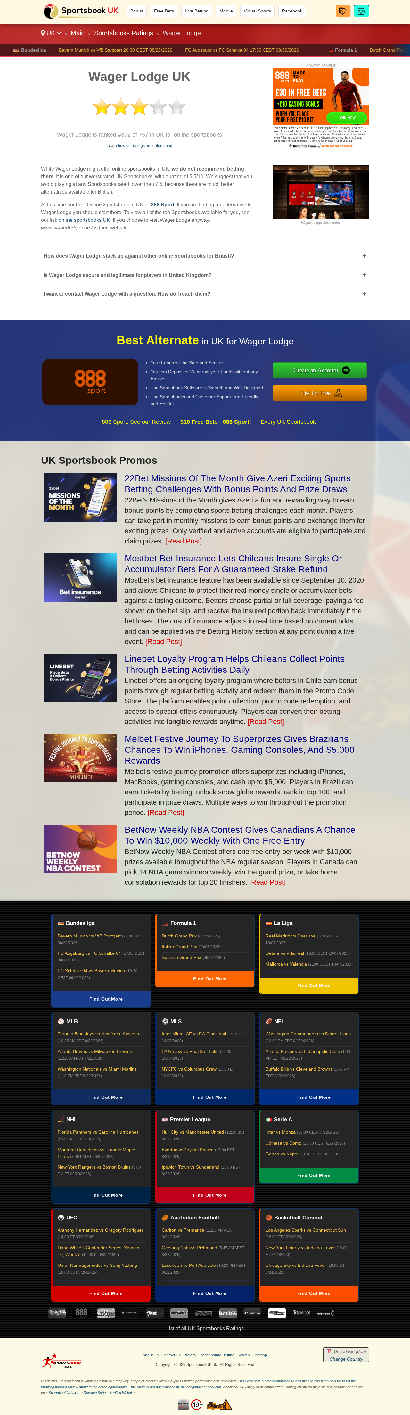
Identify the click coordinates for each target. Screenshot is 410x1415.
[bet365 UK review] (228, 1316)
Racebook (292, 10)
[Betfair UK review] (252, 1316)
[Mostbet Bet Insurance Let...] (80, 599)
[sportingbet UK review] (179, 1316)
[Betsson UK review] (326, 1316)
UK (51, 32)
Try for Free (316, 393)
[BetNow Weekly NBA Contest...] (80, 871)
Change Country (346, 1359)
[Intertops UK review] (277, 1316)
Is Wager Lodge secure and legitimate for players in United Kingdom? (205, 275)
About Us (151, 1355)
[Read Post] (183, 541)
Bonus (136, 10)
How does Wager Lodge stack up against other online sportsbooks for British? (205, 256)
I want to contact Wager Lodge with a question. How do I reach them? (205, 294)
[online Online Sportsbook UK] (82, 18)
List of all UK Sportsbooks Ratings (205, 1328)
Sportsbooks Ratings (123, 32)
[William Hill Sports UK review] (57, 1316)
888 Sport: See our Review (136, 422)
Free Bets (164, 10)
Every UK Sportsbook (288, 422)
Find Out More (106, 998)
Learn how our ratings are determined (139, 145)
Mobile (226, 10)
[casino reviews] (61, 1367)
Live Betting (197, 10)
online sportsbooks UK (84, 220)
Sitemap (260, 1355)
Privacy (190, 1355)
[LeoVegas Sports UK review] (106, 1316)
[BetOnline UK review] (204, 1316)
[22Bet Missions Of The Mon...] (80, 519)
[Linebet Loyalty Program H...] (80, 700)
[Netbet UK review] (155, 1316)
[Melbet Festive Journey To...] (80, 780)
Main (78, 32)
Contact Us (171, 1355)
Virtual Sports (257, 10)
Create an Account (315, 370)
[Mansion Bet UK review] (130, 1316)
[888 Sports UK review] (81, 1316)
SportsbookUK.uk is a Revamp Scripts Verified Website (92, 1393)
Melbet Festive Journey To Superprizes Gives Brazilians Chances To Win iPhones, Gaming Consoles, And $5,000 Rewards (240, 750)
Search (243, 1355)
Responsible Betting (216, 1355)
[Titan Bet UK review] (301, 1316)
